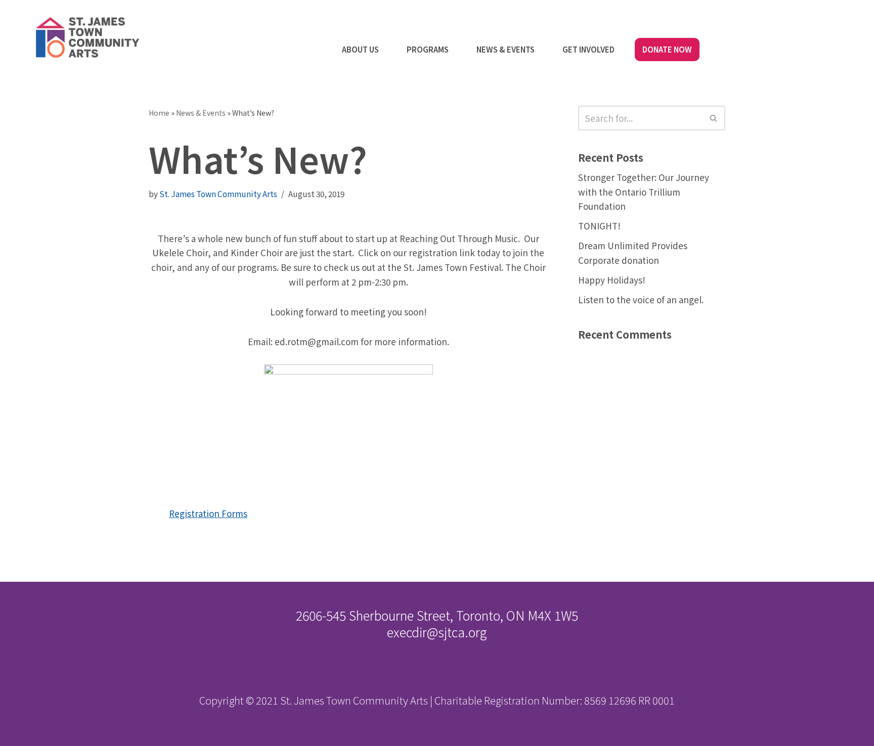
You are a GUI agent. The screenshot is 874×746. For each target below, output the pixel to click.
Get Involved (588, 49)
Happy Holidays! (611, 279)
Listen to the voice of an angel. (641, 299)
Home (159, 113)
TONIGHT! (599, 225)
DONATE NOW (667, 49)
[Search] (714, 118)
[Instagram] (850, 25)
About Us (360, 49)
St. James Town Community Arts (218, 193)
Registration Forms (208, 513)
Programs (428, 49)
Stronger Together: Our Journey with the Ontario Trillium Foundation (643, 192)
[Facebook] (817, 25)
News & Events (505, 49)
